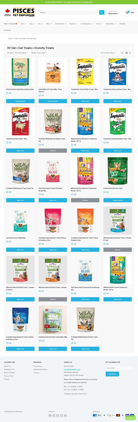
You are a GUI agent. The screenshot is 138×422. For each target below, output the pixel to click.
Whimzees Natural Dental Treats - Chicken (52, 287)
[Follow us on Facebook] (50, 415)
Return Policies (9, 373)
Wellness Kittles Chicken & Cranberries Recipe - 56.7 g (84, 140)
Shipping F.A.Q (9, 369)
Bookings (7, 30)
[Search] (101, 12)
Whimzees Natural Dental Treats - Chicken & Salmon (20, 288)
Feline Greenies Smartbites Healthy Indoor (20, 89)
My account (112, 13)
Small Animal (59, 24)
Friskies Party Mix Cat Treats (113, 188)
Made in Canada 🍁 (10, 24)
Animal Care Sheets (40, 369)
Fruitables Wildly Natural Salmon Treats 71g (52, 140)
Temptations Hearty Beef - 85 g (16, 139)
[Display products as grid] (126, 53)
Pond (98, 24)
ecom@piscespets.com (72, 369)
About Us (7, 366)
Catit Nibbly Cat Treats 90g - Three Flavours (50, 90)
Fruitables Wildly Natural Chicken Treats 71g (84, 338)
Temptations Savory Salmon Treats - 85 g (117, 89)
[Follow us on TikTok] (65, 415)
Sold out (53, 151)
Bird (47, 24)
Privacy (6, 379)
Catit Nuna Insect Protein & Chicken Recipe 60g (50, 189)
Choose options (20, 101)
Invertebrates (86, 24)
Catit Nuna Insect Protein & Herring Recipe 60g (85, 288)
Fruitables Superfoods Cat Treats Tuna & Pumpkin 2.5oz (84, 239)
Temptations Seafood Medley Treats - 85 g (117, 139)
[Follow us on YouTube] (61, 415)
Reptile (72, 24)
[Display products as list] (130, 53)
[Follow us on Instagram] (57, 415)
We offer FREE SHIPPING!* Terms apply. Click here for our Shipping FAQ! (69, 2)
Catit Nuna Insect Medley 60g (15, 238)
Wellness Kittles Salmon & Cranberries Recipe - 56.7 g (83, 189)
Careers (36, 373)
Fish (22, 24)
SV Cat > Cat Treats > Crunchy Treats (25, 38)
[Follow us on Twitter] (53, 415)
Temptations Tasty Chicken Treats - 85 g (84, 89)
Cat (39, 24)
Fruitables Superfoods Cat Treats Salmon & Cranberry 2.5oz (52, 239)
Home (10, 38)
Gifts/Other (110, 24)
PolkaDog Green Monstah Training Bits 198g (53, 337)
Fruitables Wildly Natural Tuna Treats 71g (19, 188)
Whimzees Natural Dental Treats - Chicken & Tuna (117, 239)
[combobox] (68, 12)
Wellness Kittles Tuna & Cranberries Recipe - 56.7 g (115, 288)
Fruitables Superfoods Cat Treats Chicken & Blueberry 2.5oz (20, 338)
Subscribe (112, 374)
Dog (31, 24)
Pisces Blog (38, 366)
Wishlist (122, 24)
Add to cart (85, 101)
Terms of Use (8, 376)
